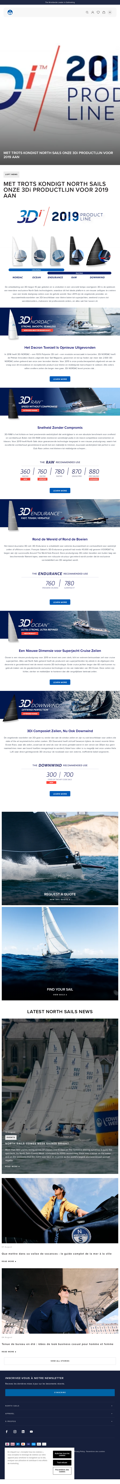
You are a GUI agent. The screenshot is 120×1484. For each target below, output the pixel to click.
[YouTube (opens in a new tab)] (31, 1431)
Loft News (11, 174)
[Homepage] (10, 12)
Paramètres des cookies (62, 1471)
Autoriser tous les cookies (62, 1454)
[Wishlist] (98, 12)
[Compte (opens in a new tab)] (92, 12)
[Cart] (104, 12)
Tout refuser (62, 1462)
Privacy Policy (79, 1451)
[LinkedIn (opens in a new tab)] (23, 1431)
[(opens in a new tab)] (60, 324)
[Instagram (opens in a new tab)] (14, 1431)
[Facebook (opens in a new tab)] (6, 1431)
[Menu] (110, 12)
